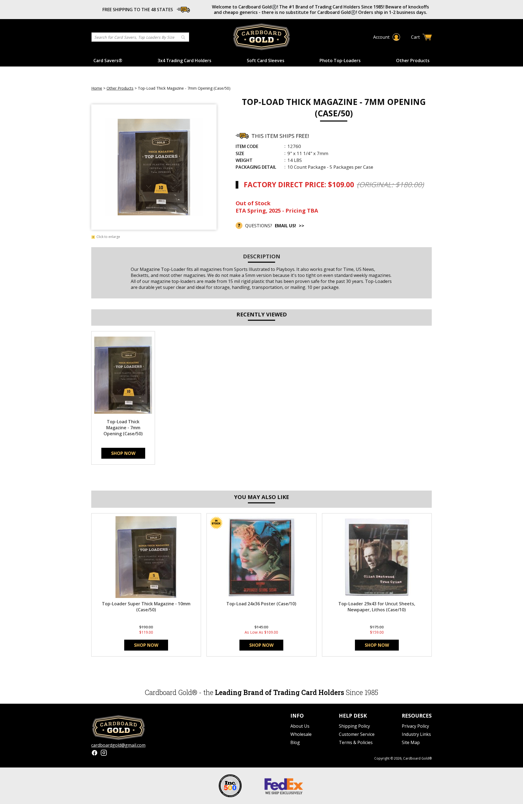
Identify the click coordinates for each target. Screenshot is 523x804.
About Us (299, 726)
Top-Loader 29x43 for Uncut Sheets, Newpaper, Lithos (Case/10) (376, 607)
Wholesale (301, 734)
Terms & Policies (356, 742)
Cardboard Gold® (417, 758)
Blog (295, 742)
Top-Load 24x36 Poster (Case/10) (261, 604)
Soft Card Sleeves (265, 61)
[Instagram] (104, 753)
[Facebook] (94, 753)
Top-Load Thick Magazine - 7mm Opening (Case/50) (123, 428)
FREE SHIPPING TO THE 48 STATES (137, 10)
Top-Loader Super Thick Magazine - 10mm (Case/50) (146, 607)
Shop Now (123, 453)
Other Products (413, 61)
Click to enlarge (108, 237)
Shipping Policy (354, 726)
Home (96, 88)
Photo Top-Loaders (340, 61)
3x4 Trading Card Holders (184, 61)
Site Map (411, 742)
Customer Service (357, 734)
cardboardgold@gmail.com (118, 745)
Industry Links (416, 734)
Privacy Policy (415, 726)
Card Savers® (107, 61)
